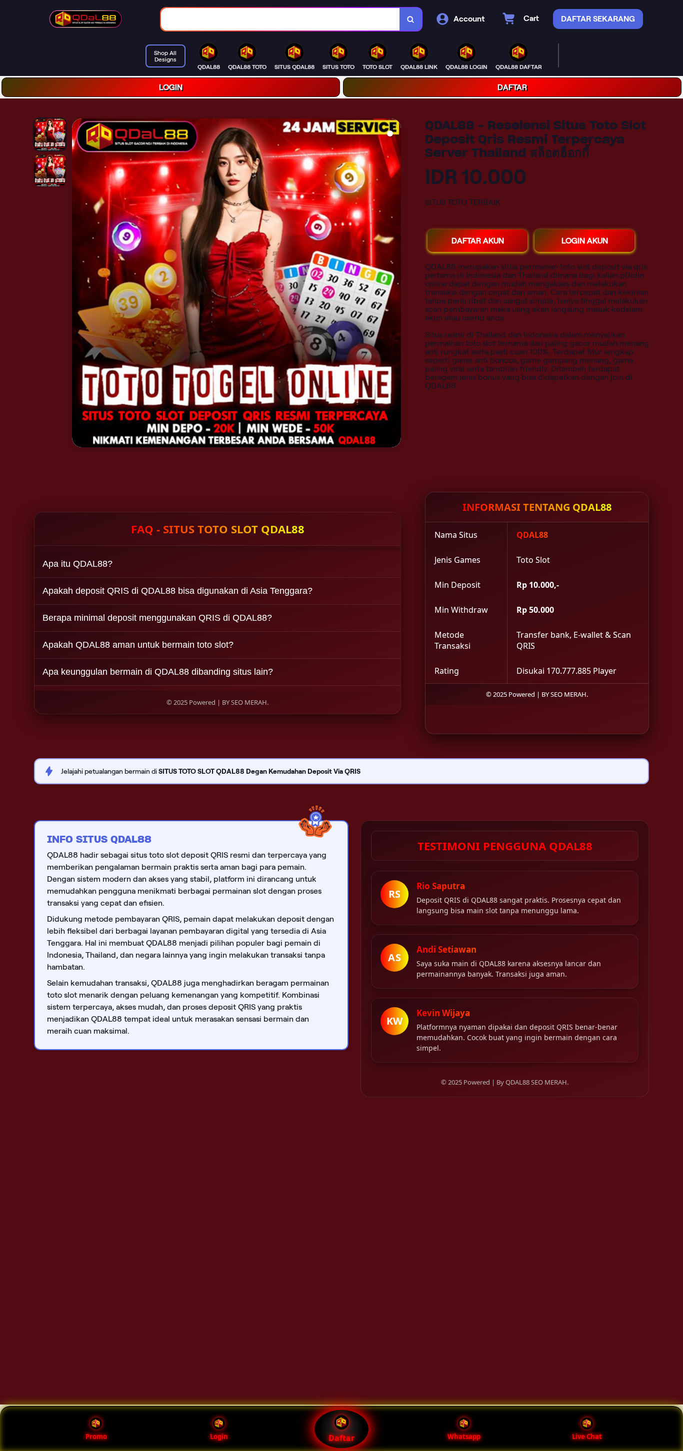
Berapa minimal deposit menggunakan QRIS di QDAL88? (157, 618)
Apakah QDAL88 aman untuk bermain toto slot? (138, 645)
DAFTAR (512, 87)
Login (219, 1436)
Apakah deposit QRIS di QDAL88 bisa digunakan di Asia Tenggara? (177, 591)
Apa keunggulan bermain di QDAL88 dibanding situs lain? (157, 672)
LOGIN (170, 87)
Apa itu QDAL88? (77, 564)
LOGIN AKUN (585, 240)
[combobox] (280, 19)
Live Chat (587, 1436)
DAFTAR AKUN (478, 240)
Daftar (341, 1438)
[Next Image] (393, 284)
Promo (96, 1436)
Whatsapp (464, 1436)
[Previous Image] (80, 284)
